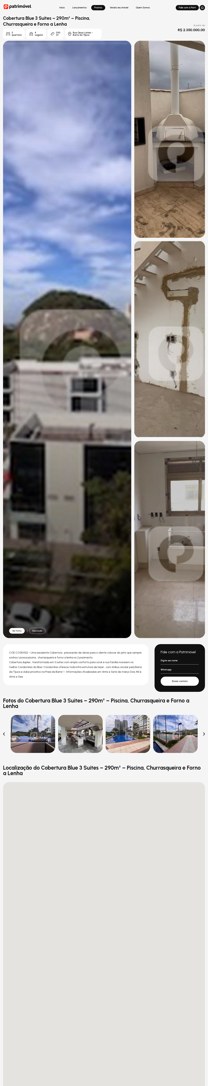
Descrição (37, 631)
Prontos (98, 7)
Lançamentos (79, 7)
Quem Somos (143, 7)
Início (62, 7)
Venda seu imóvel (119, 7)
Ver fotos (17, 631)
